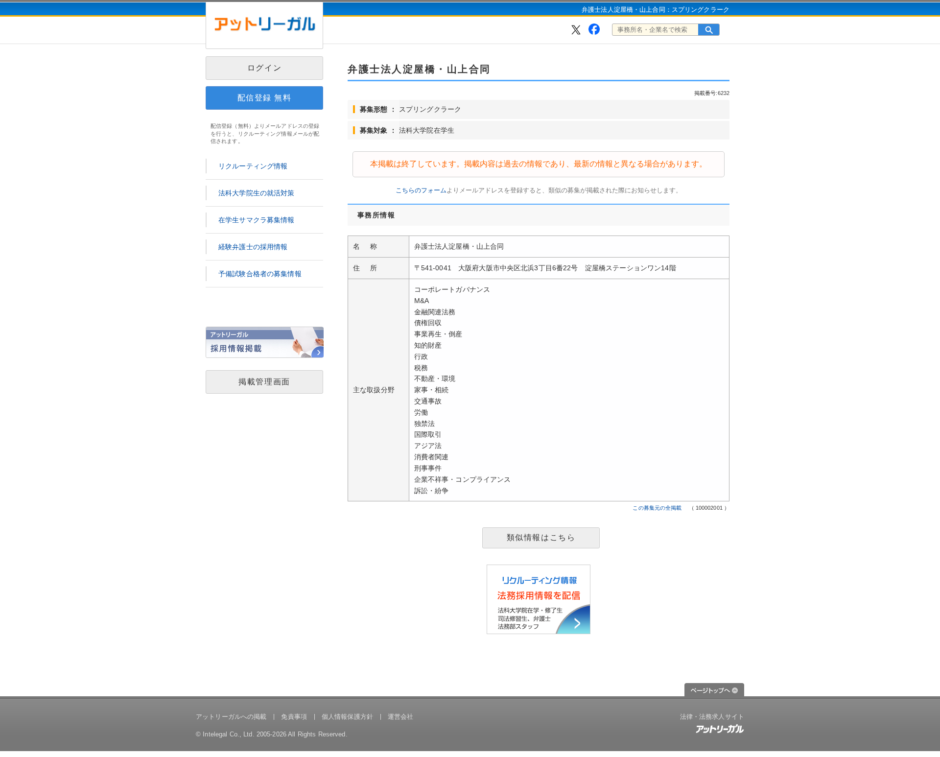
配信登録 (264, 98)
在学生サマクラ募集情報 (256, 220)
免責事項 (294, 716)
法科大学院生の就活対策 (256, 193)
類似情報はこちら (541, 537)
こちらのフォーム (421, 190)
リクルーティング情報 (252, 166)
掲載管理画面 (264, 382)
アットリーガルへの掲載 (231, 716)
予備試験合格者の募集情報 (260, 274)
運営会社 (401, 716)
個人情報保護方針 (347, 716)
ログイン (264, 68)
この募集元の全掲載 (657, 508)
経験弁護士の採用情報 (252, 247)
